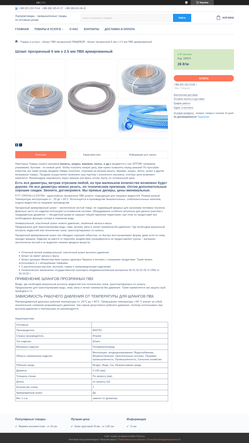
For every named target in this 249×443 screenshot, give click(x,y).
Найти (182, 17)
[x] (20, 145)
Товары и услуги (47, 29)
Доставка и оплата (120, 29)
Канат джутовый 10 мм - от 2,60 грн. (95, 426)
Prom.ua (140, 436)
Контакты (91, 29)
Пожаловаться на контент (132, 439)
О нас (73, 29)
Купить (204, 78)
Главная (22, 29)
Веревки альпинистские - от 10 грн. (38, 426)
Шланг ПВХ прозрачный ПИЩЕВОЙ (63, 41)
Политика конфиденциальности (163, 439)
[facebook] (16, 145)
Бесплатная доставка (186, 95)
